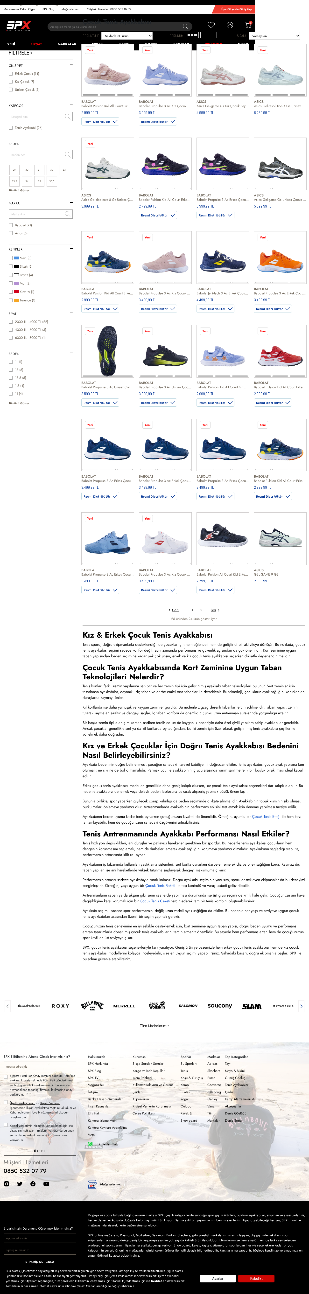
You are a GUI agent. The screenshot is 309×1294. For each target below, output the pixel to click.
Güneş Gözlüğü (236, 1077)
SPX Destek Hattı (106, 1144)
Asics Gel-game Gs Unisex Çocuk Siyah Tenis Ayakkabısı (280, 199)
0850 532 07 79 (25, 1171)
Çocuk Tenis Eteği (266, 816)
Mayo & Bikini (235, 1070)
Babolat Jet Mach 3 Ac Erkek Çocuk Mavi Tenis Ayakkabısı (223, 293)
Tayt (227, 1063)
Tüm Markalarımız (154, 1026)
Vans (210, 1106)
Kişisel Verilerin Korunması (152, 1106)
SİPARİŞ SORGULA (39, 1262)
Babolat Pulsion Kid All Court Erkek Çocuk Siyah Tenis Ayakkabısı (165, 199)
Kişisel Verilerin (50, 1103)
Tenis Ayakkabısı (236, 1084)
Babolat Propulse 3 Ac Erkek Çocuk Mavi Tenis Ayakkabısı (107, 481)
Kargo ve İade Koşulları (149, 1070)
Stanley (212, 1099)
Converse (214, 1084)
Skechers (213, 1070)
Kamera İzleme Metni (102, 1120)
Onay (36, 1075)
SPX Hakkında (98, 1063)
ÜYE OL (39, 1151)
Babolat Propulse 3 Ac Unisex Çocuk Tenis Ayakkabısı (107, 387)
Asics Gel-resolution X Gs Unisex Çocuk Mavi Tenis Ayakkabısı (280, 106)
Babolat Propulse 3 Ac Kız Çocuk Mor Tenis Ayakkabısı (165, 106)
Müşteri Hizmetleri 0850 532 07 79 (109, 9)
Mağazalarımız (71, 9)
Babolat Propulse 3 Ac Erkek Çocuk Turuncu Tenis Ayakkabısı (280, 293)
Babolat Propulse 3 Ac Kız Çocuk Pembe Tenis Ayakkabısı (165, 293)
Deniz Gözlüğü (235, 1113)
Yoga (184, 1099)
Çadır (229, 1092)
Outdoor (187, 1106)
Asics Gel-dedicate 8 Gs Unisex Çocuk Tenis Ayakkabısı (107, 199)
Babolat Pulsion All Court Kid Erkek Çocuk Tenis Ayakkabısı (223, 574)
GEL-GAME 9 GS (266, 574)
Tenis (184, 1070)
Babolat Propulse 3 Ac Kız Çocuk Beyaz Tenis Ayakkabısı (165, 574)
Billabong (214, 1092)
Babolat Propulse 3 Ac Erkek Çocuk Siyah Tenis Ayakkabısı (223, 199)
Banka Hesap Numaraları (106, 1099)
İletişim (93, 1092)
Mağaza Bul (96, 1084)
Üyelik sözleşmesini (22, 1103)
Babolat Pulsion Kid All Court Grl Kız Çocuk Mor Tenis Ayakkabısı (223, 387)
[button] (8, 1006)
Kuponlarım (141, 1099)
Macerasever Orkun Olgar (19, 9)
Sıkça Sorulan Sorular (148, 1063)
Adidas (212, 1063)
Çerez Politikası (144, 1113)
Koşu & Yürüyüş (192, 1077)
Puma (211, 1077)
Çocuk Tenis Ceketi (155, 901)
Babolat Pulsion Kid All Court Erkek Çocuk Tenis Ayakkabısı (107, 293)
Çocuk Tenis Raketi (160, 885)
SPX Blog (48, 9)
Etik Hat (93, 1113)
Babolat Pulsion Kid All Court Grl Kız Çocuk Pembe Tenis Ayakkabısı (107, 106)
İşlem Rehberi (142, 1077)
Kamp (185, 1084)
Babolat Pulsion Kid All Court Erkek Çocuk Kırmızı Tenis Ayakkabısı (280, 387)
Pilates (185, 1092)
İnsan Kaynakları (99, 1106)
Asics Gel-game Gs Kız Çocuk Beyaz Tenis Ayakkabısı (223, 106)
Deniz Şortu (233, 1120)
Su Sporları (189, 1063)
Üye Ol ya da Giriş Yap (236, 9)
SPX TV (93, 1077)
